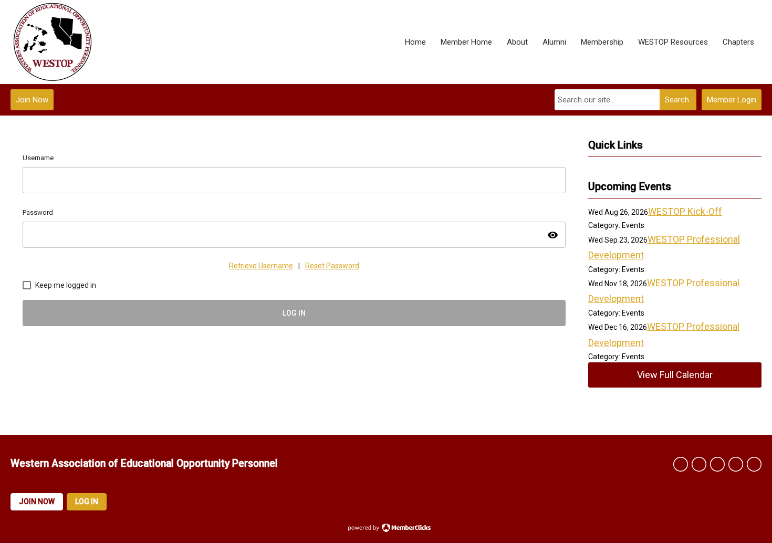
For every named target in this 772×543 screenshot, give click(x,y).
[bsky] (735, 464)
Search (677, 100)
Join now (37, 501)
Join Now (32, 100)
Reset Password (332, 266)
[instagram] (754, 464)
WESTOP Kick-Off (685, 211)
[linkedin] (717, 464)
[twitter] (699, 464)
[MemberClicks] (53, 42)
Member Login (731, 100)
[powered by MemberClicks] (386, 529)
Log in (86, 501)
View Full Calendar (675, 374)
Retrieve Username (261, 266)
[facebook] (680, 464)
